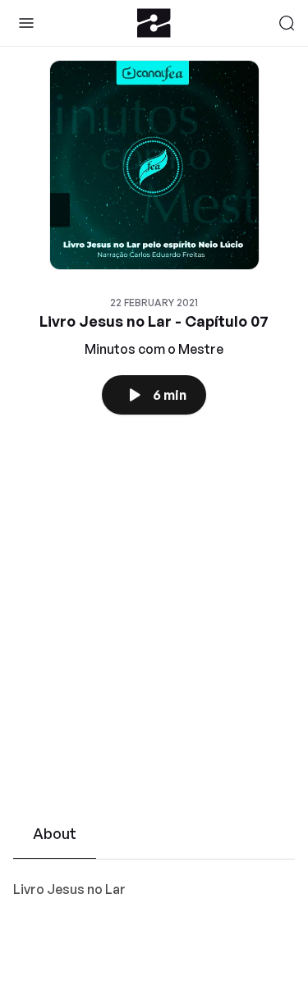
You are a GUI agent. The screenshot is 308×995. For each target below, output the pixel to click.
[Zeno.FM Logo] (154, 23)
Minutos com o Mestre (154, 349)
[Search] (286, 23)
